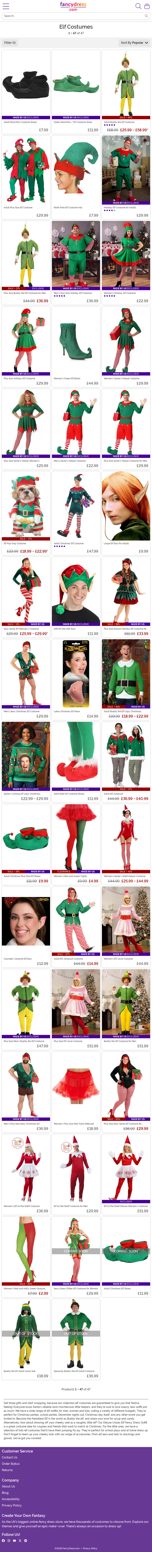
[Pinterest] (25, 1541)
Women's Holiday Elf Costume (120, 293)
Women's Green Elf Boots (67, 378)
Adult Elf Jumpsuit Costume (68, 959)
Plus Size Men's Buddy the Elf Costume (24, 1041)
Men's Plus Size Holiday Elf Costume (73, 293)
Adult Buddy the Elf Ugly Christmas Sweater (122, 711)
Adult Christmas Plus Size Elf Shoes (22, 876)
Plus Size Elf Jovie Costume (68, 1041)
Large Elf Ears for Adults (116, 543)
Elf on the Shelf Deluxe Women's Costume (126, 1206)
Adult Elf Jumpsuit (113, 794)
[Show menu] (6, 6)
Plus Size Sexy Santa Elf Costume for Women (123, 1124)
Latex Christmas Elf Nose (67, 711)
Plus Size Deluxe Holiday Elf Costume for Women (125, 629)
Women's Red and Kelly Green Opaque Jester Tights (24, 1289)
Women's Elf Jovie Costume (118, 959)
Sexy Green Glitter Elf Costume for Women (76, 1289)
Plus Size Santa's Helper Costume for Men (125, 461)
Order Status (11, 1464)
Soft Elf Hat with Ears (64, 629)
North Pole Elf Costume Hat (68, 207)
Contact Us (9, 1457)
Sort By (132, 42)
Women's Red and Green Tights (70, 876)
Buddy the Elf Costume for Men (120, 1041)
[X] (20, 1541)
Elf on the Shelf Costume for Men (71, 1206)
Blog (5, 1493)
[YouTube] (14, 1541)
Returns (7, 1470)
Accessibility (11, 1499)
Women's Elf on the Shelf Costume (22, 1206)
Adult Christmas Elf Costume (69, 543)
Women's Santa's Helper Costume (121, 378)
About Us (8, 1486)
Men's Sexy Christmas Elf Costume (21, 711)
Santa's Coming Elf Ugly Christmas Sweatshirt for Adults (22, 794)
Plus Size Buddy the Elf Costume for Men (25, 293)
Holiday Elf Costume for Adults (120, 207)
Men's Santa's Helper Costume (70, 461)
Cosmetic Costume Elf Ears (18, 959)
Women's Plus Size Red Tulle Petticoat (74, 1124)
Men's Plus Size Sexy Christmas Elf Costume (21, 1124)
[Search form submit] (146, 16)
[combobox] (72, 16)
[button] (147, 6)
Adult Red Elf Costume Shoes (69, 794)
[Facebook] (3, 1541)
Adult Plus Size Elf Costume (18, 207)
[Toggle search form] (138, 6)
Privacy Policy (12, 1505)
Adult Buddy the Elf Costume (119, 122)
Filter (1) (10, 42)
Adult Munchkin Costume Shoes (20, 122)
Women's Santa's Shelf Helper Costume (124, 876)
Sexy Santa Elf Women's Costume (21, 629)
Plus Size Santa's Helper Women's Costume (21, 461)
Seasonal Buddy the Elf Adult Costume (74, 1371)
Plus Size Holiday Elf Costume (19, 378)
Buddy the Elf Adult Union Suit (19, 1371)
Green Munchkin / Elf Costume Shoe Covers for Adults (73, 122)
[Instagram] (8, 1541)
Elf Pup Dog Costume (15, 543)
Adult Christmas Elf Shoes (117, 1289)
